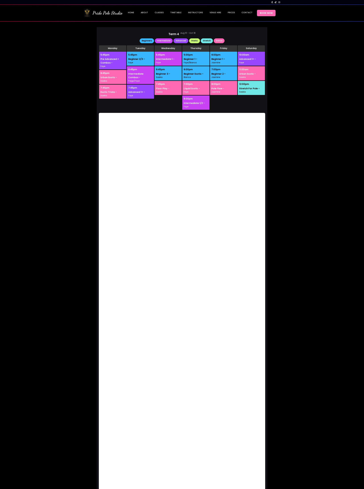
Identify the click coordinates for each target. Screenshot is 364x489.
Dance (219, 40)
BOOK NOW (266, 13)
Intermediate (163, 40)
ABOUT (144, 12)
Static (194, 40)
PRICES (231, 12)
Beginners (147, 40)
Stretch (207, 40)
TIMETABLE (176, 12)
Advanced (181, 40)
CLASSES (159, 12)
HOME (131, 12)
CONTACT (247, 12)
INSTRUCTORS (195, 12)
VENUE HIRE (215, 12)
